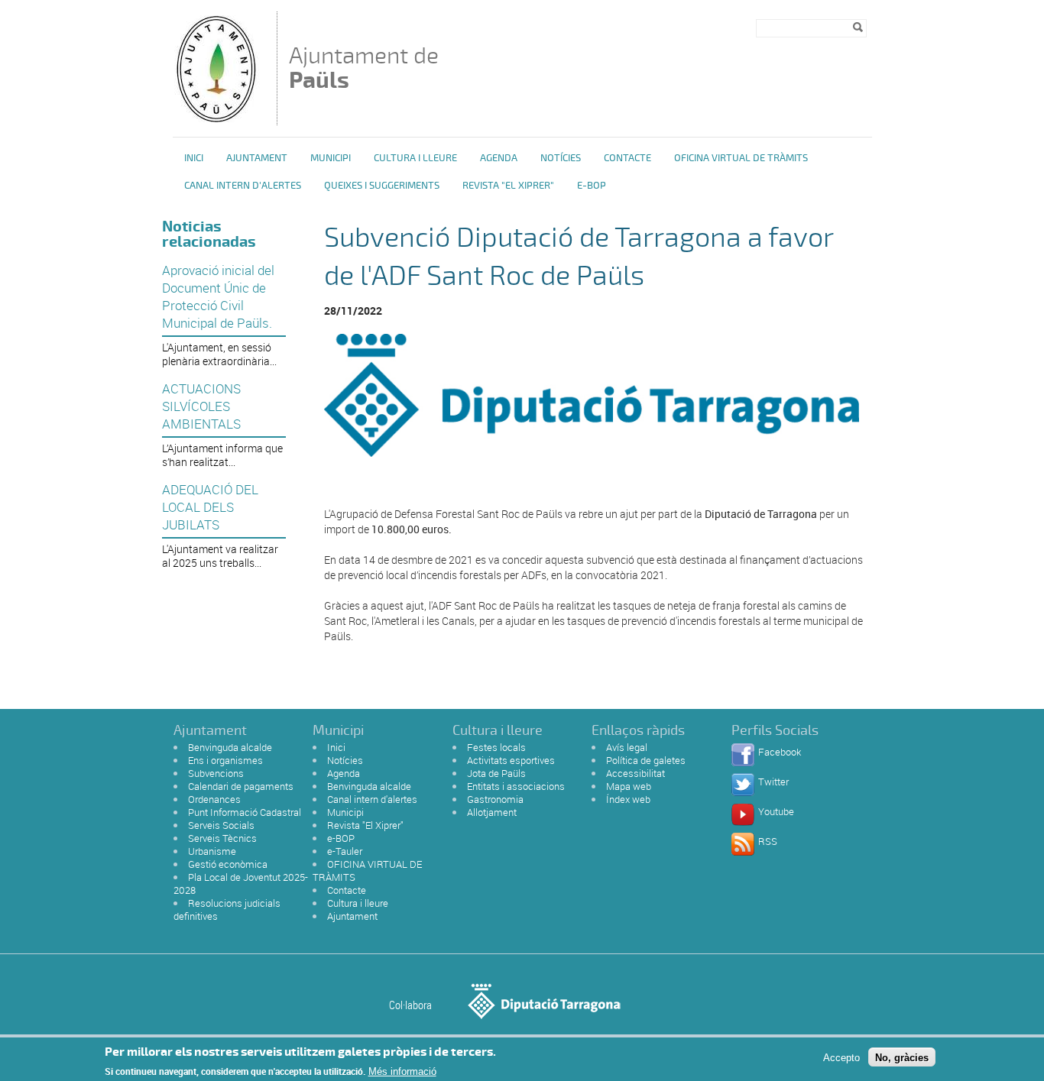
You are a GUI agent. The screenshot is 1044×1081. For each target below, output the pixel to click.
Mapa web (628, 786)
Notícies (560, 158)
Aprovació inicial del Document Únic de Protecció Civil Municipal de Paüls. (218, 296)
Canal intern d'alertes (242, 186)
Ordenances (214, 799)
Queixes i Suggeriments (381, 186)
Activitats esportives (511, 760)
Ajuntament (256, 158)
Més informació (402, 1071)
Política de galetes (646, 760)
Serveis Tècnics (222, 838)
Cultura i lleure (357, 903)
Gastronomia (495, 799)
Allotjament (492, 812)
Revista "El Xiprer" (508, 186)
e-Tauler (344, 851)
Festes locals (496, 747)
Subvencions (216, 773)
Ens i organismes (225, 760)
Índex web (628, 799)
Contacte (627, 158)
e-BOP (591, 186)
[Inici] (215, 118)
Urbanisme (212, 851)
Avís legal (626, 747)
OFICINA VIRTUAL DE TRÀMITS (741, 158)
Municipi (330, 158)
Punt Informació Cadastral (244, 812)
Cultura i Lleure (415, 158)
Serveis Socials (221, 825)
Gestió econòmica (227, 864)
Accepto (841, 1057)
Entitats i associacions (516, 786)
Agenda (498, 158)
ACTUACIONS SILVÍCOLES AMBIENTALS (201, 406)
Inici (193, 158)
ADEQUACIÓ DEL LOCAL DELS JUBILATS (210, 507)
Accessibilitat (635, 773)
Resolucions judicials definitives (226, 909)
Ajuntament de (364, 67)
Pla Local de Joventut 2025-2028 (240, 883)
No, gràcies (902, 1057)
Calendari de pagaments (240, 786)
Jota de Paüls (496, 773)
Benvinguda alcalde (230, 747)
